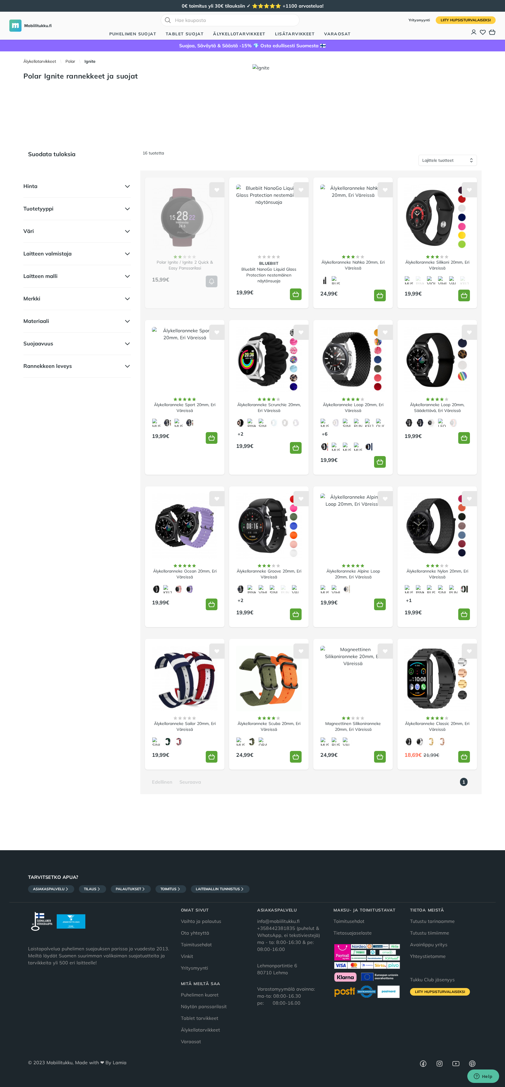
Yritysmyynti (420, 20)
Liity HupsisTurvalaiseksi (466, 20)
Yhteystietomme (428, 956)
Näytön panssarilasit (204, 1006)
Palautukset (128, 889)
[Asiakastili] (474, 32)
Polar (70, 61)
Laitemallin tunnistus (218, 889)
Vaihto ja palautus (201, 921)
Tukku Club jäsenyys (432, 979)
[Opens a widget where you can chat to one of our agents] (483, 1076)
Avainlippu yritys (428, 944)
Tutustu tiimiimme (429, 933)
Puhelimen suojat (132, 33)
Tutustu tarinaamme (432, 921)
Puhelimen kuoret (200, 995)
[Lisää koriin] (211, 281)
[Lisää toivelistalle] (216, 189)
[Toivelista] (482, 32)
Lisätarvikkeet (295, 33)
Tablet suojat (185, 33)
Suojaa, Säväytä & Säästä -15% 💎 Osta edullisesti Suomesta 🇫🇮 (252, 45)
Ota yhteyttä (195, 933)
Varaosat (337, 33)
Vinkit (187, 956)
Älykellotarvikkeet (239, 33)
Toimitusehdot (196, 944)
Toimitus (168, 889)
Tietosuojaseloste (352, 933)
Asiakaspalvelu (49, 889)
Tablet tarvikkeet (199, 1018)
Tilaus (90, 889)
